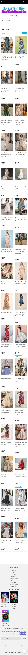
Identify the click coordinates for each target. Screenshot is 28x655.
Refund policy (14, 586)
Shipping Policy (14, 578)
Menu (4, 2)
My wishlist (23, 633)
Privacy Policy (14, 580)
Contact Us (14, 576)
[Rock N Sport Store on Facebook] (13, 646)
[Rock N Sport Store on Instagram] (13, 648)
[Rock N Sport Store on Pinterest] (21, 646)
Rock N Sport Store (18, 652)
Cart (25, 2)
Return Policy (14, 582)
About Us (14, 574)
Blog (14, 572)
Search (14, 570)
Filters (24, 33)
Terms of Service (14, 584)
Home (2, 20)
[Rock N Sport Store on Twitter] (5, 646)
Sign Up (24, 638)
